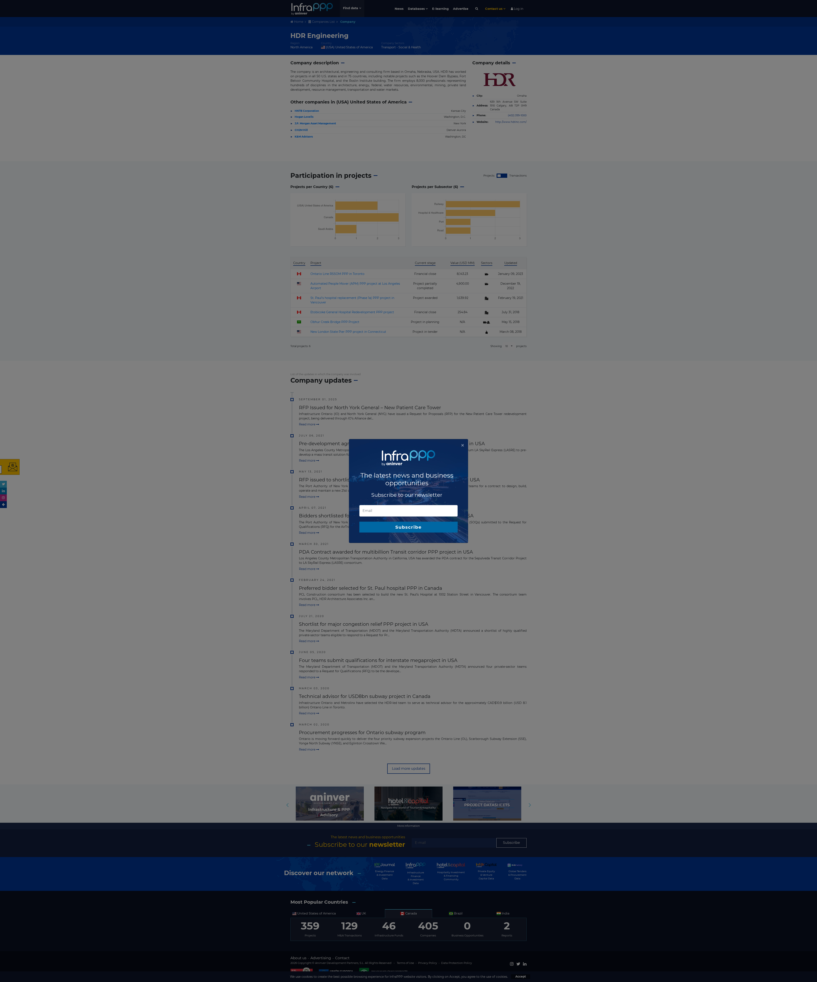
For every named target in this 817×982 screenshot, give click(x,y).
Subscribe (408, 527)
